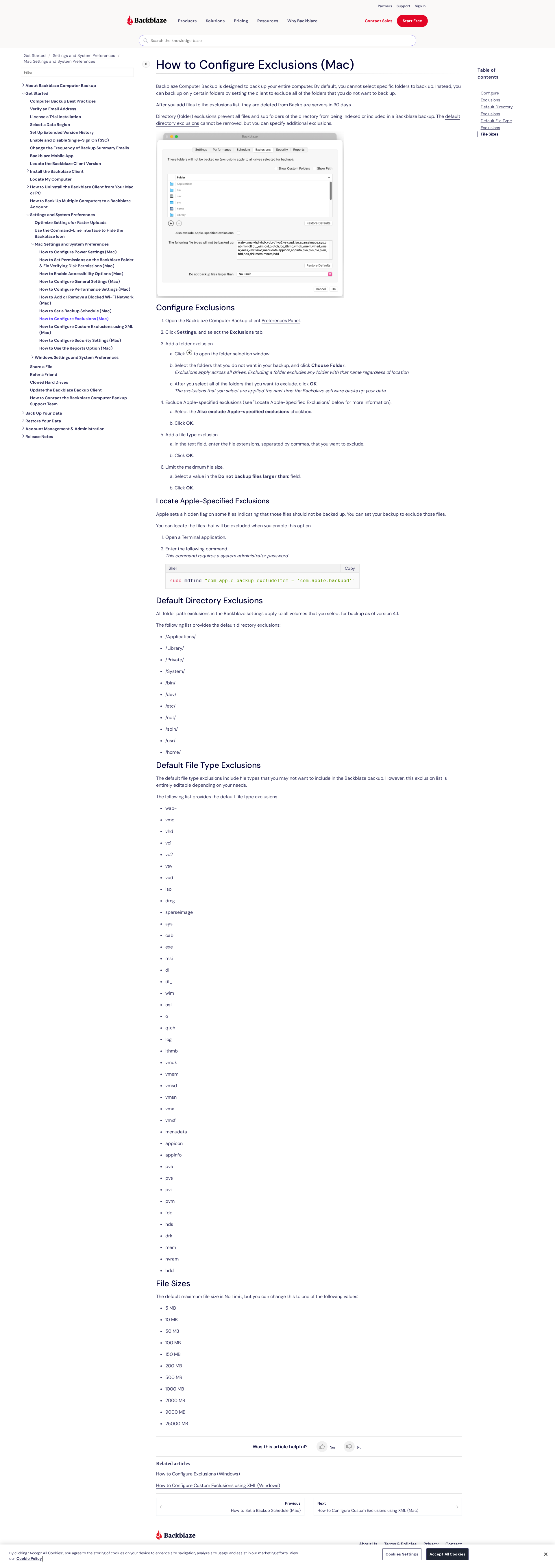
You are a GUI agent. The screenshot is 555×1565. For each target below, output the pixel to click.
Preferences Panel (281, 321)
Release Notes (39, 436)
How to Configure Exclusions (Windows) (198, 1474)
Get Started (35, 55)
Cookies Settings (402, 1554)
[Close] (545, 1554)
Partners (385, 6)
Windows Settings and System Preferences (77, 357)
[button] (187, 20)
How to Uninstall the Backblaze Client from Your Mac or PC (82, 190)
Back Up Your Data (43, 413)
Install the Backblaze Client (57, 171)
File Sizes (489, 134)
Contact (453, 1544)
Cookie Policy (29, 1558)
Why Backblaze (302, 20)
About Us (368, 1544)
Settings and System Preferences (84, 55)
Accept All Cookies (447, 1554)
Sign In (420, 6)
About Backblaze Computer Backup (60, 85)
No (359, 1447)
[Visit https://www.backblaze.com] (146, 20)
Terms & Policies (400, 1544)
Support (403, 6)
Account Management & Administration (65, 428)
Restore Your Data (43, 421)
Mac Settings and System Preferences (59, 61)
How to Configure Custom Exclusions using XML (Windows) (218, 1485)
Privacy (431, 1544)
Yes (332, 1447)
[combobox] (277, 40)
